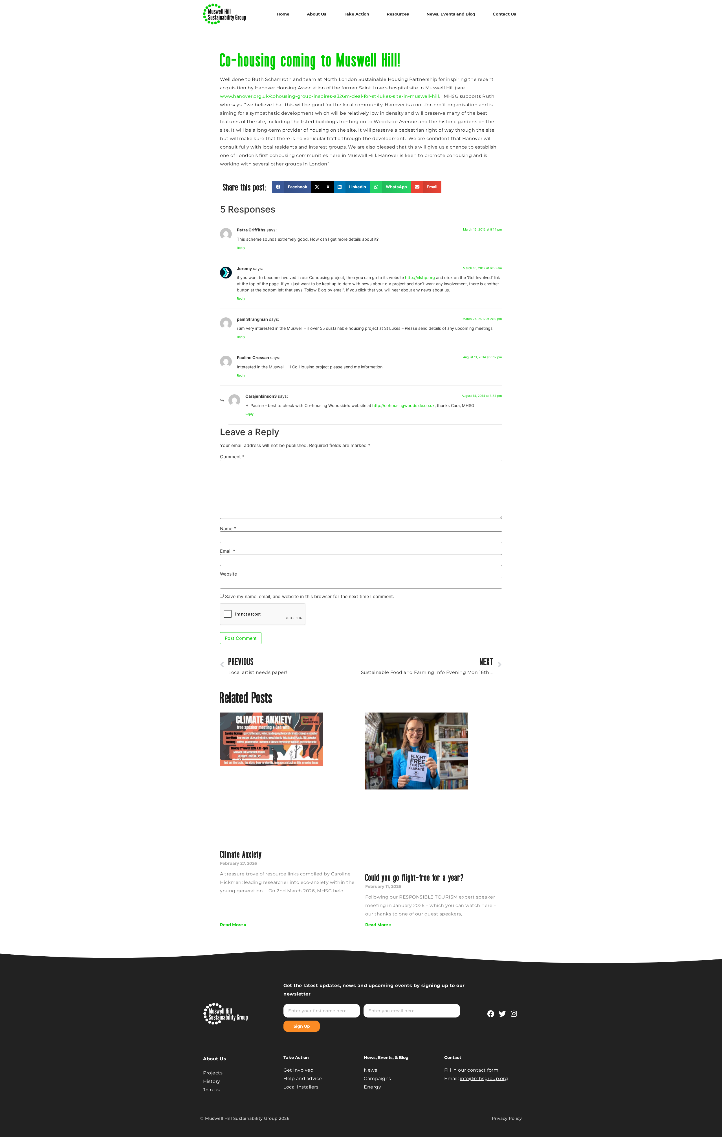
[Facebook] (491, 1014)
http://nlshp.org (420, 277)
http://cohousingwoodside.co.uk (403, 405)
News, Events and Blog (450, 14)
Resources (398, 14)
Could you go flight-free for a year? (414, 877)
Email (227, 551)
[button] (291, 187)
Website (228, 574)
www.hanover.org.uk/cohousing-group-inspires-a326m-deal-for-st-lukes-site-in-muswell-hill (329, 96)
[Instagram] (514, 1014)
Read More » (233, 924)
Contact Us (504, 14)
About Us (316, 14)
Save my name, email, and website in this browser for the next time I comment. (309, 596)
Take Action (356, 14)
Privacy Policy (507, 1118)
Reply (241, 248)
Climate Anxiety (241, 854)
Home (283, 14)
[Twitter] (502, 1014)
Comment (232, 456)
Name (228, 528)
